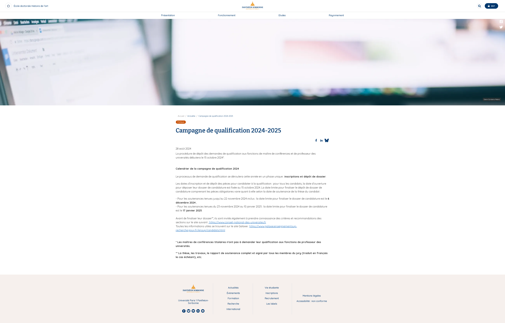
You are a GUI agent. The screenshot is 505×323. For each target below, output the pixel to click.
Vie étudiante (272, 287)
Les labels (271, 303)
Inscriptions (272, 293)
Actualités (233, 287)
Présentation (168, 15)
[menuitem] (168, 15)
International (233, 309)
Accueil (181, 116)
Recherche (233, 303)
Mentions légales (312, 295)
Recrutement (272, 298)
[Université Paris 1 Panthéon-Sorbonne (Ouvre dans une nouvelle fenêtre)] (252, 6)
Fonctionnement (226, 15)
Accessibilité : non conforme (312, 301)
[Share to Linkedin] (321, 140)
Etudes (282, 15)
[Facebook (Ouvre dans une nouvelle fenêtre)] (501, 21)
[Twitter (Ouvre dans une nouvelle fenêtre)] (501, 27)
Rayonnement (336, 15)
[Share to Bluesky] (327, 140)
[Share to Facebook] (316, 140)
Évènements (233, 293)
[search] (479, 6)
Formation (233, 298)
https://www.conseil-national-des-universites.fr (237, 222)
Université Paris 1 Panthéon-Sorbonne (193, 302)
